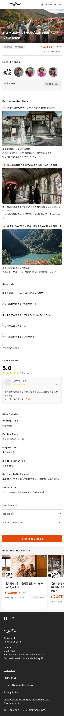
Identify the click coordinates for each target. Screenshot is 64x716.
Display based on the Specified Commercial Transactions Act (27, 701)
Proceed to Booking (32, 538)
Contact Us (9, 670)
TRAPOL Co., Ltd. (12, 641)
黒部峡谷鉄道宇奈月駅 (13, 438)
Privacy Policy (11, 692)
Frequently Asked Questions (18, 684)
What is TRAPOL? (53, 4)
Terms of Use (11, 677)
